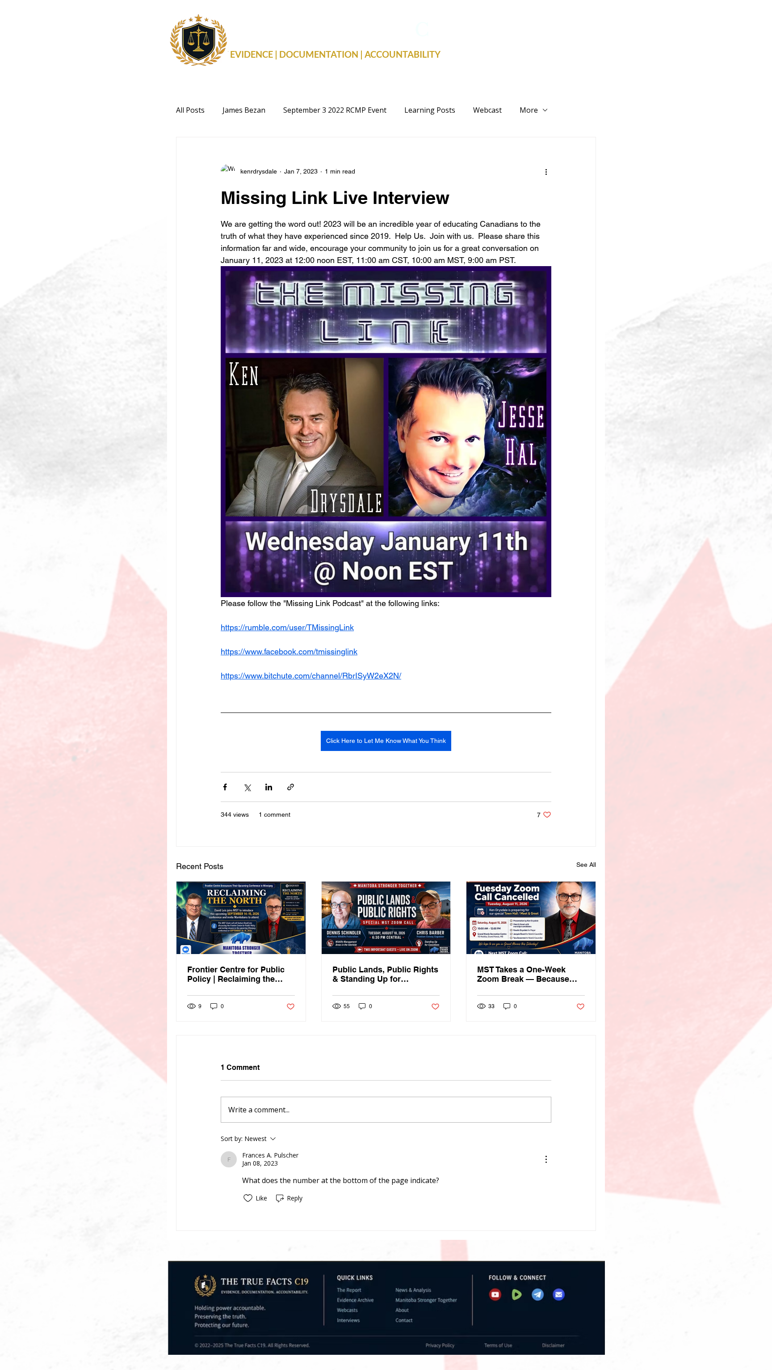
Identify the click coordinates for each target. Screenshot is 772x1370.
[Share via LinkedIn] (268, 787)
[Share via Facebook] (225, 787)
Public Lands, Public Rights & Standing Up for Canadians (385, 974)
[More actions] (546, 171)
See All (586, 864)
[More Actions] (546, 1159)
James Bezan (243, 110)
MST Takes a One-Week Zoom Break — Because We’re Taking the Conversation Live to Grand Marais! (530, 974)
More (529, 110)
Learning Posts (429, 110)
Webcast (487, 110)
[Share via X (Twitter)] (247, 787)
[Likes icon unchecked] (248, 1198)
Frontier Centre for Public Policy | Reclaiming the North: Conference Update (237, 974)
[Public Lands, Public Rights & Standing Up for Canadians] (386, 918)
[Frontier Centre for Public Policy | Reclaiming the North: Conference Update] (241, 918)
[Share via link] (290, 787)
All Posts (190, 110)
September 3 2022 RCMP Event (334, 110)
